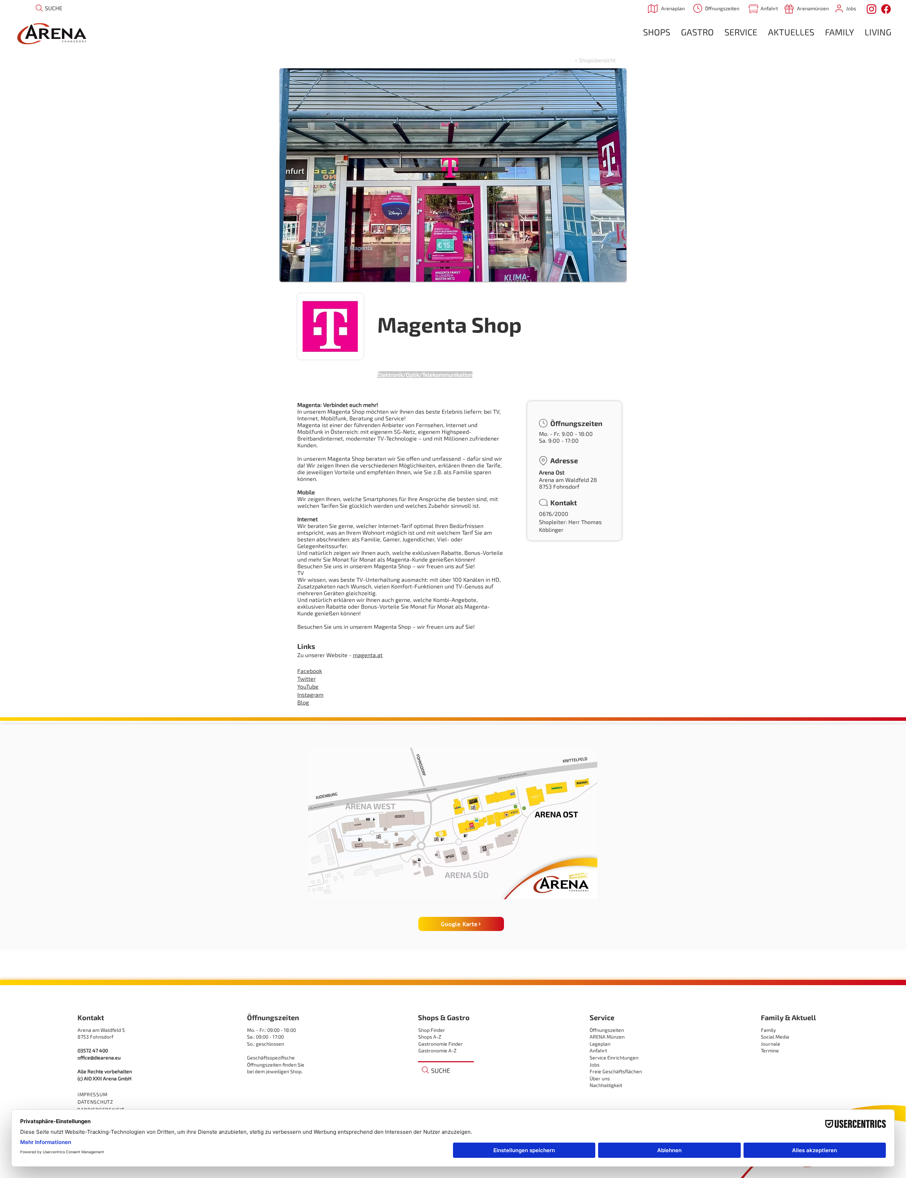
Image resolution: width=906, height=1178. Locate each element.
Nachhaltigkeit (606, 1085)
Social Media (775, 1037)
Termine (770, 1050)
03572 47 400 (93, 1050)
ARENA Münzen (607, 1037)
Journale (770, 1044)
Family (768, 1030)
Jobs (595, 1065)
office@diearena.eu (99, 1058)
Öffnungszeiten (607, 1030)
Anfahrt (598, 1050)
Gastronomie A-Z (437, 1050)
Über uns (600, 1078)
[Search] (39, 8)
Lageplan (600, 1044)
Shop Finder (431, 1030)
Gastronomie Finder (440, 1044)
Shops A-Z (429, 1037)
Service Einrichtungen (614, 1058)
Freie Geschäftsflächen (616, 1071)
